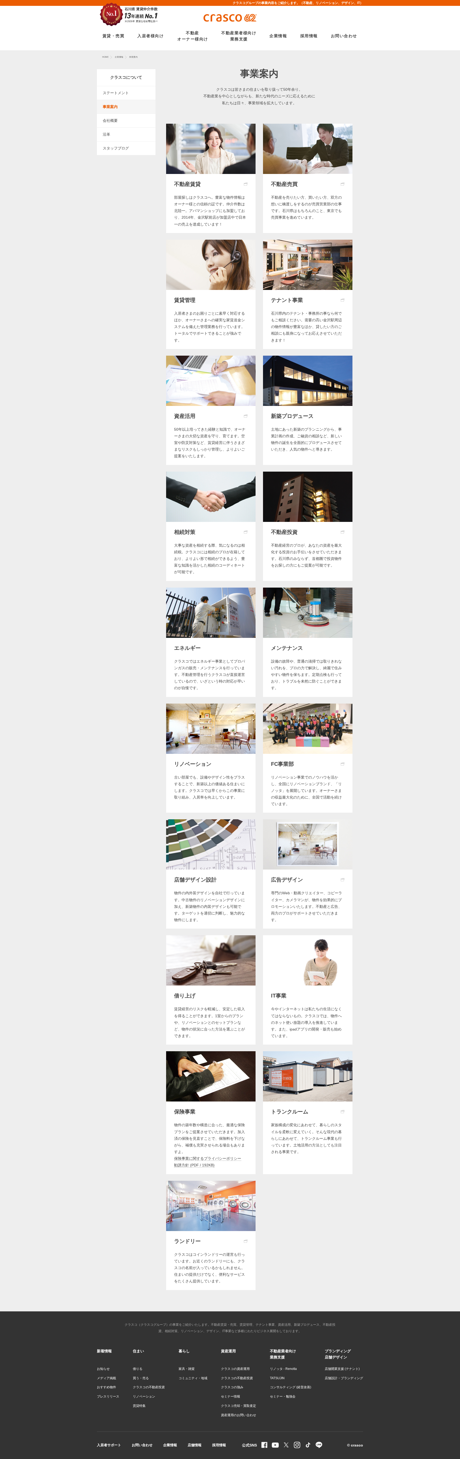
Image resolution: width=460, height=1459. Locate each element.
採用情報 (219, 1445)
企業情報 (119, 57)
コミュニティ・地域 (193, 1378)
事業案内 (110, 107)
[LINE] (318, 1445)
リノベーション (144, 1396)
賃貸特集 (139, 1406)
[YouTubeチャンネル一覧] (275, 1445)
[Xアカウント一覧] (286, 1445)
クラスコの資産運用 (235, 1369)
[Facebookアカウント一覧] (264, 1445)
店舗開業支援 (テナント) (342, 1369)
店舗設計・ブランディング (344, 1378)
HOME (105, 57)
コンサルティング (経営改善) (290, 1387)
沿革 (106, 134)
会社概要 (110, 120)
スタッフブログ (116, 148)
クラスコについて (126, 77)
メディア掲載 (106, 1378)
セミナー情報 (230, 1396)
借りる (137, 1369)
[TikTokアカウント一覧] (308, 1445)
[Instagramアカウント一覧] (297, 1445)
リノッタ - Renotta (283, 1369)
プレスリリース (108, 1396)
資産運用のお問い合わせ (238, 1415)
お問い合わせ (142, 1445)
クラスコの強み (232, 1387)
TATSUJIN (277, 1378)
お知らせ (103, 1369)
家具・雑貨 (187, 1369)
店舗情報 (195, 1445)
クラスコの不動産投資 (149, 1387)
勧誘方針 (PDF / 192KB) (194, 1165)
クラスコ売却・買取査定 (238, 1406)
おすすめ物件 (106, 1387)
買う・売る (141, 1378)
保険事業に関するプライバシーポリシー (207, 1158)
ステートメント (116, 93)
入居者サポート (109, 1445)
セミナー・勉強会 (282, 1396)
